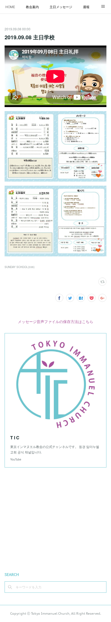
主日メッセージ (61, 6)
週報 (86, 6)
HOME (10, 6)
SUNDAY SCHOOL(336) (19, 267)
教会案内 (32, 6)
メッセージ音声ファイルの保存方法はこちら (55, 321)
